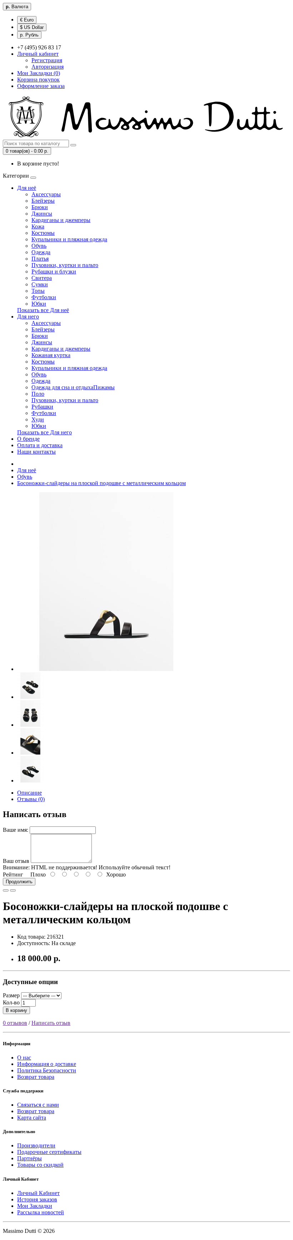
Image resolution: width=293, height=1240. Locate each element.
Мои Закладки (34, 1206)
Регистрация (46, 60)
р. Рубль (29, 35)
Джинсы (41, 214)
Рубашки (42, 407)
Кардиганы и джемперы (60, 220)
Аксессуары (46, 194)
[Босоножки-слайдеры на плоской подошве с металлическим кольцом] (106, 669)
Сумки (39, 284)
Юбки (38, 304)
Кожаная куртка (50, 355)
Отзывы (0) (31, 799)
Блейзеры (43, 201)
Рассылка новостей (40, 1212)
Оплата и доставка (40, 445)
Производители (36, 1145)
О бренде (28, 439)
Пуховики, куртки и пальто (64, 265)
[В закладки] (6, 890)
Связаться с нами (38, 1105)
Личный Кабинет (38, 1193)
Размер (11, 995)
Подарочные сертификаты (49, 1152)
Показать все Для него (44, 432)
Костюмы (43, 233)
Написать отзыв (50, 1023)
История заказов (37, 1199)
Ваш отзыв (16, 861)
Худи (37, 419)
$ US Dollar (32, 27)
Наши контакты (36, 452)
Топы (38, 291)
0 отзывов (15, 1023)
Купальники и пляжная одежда (69, 239)
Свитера (41, 278)
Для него (28, 316)
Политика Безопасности (46, 1070)
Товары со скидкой (40, 1165)
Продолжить (19, 881)
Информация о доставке (46, 1064)
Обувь (38, 246)
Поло (37, 394)
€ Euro (27, 20)
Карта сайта (31, 1118)
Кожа (37, 226)
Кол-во (11, 1002)
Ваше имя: (15, 830)
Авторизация (47, 67)
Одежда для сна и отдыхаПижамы (73, 387)
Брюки (39, 207)
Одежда (40, 252)
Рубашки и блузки (53, 271)
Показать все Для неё (43, 310)
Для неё (26, 188)
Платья (40, 259)
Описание (29, 793)
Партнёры (29, 1158)
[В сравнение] (13, 890)
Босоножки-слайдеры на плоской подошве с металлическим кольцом (101, 483)
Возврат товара (35, 1077)
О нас (24, 1057)
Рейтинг (13, 874)
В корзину (16, 1010)
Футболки (43, 297)
